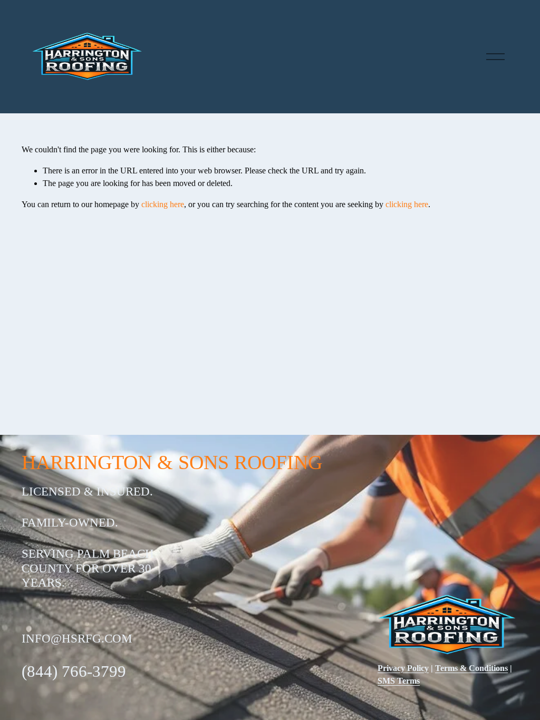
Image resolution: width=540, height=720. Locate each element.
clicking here (162, 204)
